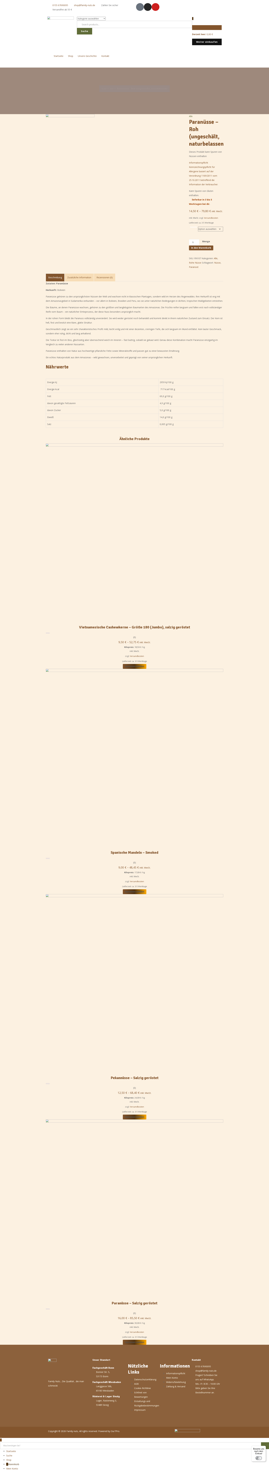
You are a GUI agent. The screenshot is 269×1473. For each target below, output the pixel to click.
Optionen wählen (134, 666)
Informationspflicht (175, 1373)
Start (104, 88)
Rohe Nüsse (195, 262)
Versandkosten (211, 218)
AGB (136, 1383)
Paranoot (193, 267)
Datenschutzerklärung (145, 1379)
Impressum (140, 1409)
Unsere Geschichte (87, 56)
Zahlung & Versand (175, 1386)
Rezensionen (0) (105, 277)
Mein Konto (172, 1377)
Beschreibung (55, 277)
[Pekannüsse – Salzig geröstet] (134, 982)
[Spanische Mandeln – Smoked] (134, 757)
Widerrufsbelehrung (176, 1382)
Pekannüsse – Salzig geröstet (134, 1077)
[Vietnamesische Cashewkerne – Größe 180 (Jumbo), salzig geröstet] (134, 531)
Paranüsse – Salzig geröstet (134, 1303)
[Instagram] (148, 7)
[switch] (259, 1458)
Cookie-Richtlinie (142, 1388)
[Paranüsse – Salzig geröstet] (134, 1207)
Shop (70, 56)
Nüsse (217, 262)
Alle (111, 88)
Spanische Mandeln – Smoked (134, 852)
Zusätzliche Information (79, 277)
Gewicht (193, 227)
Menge (206, 241)
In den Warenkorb (201, 247)
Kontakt (105, 56)
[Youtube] (155, 7)
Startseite (58, 56)
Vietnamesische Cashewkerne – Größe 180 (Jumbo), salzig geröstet (134, 627)
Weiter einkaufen (207, 41)
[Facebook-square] (140, 7)
